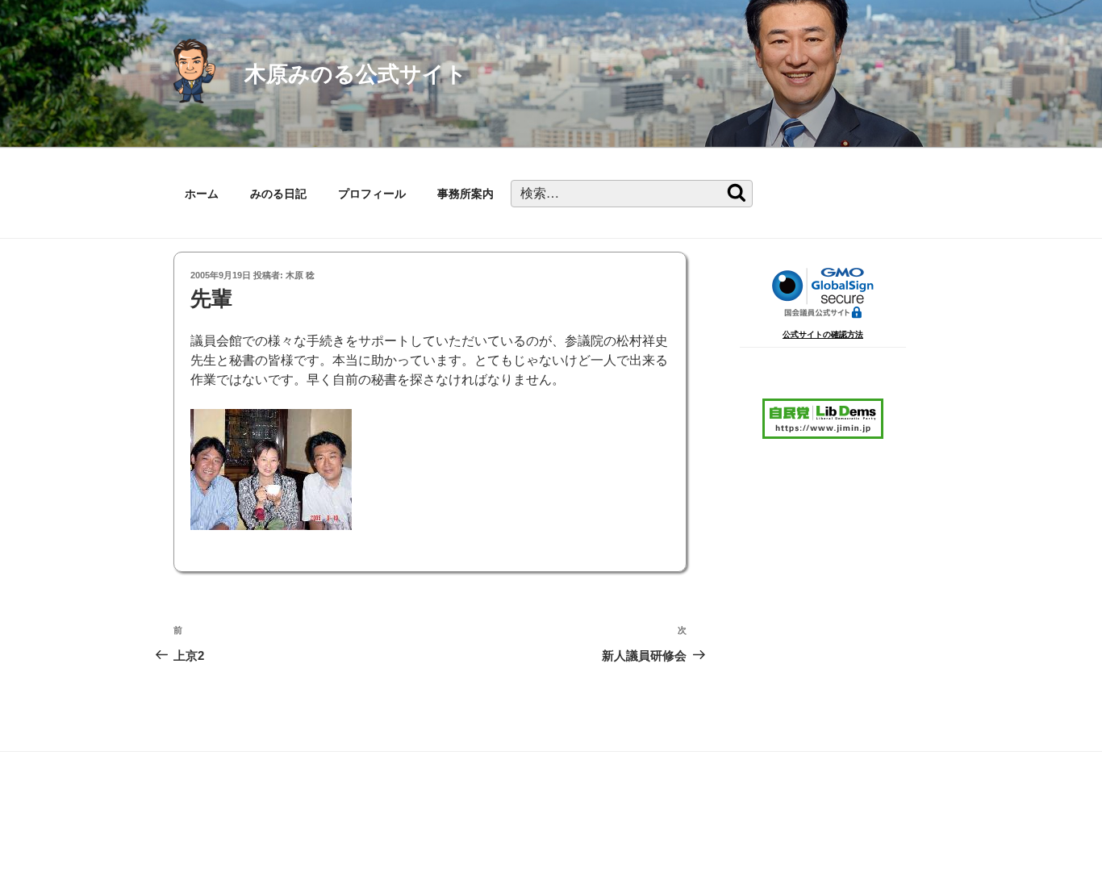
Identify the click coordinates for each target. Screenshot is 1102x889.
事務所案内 (465, 193)
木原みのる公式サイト (355, 73)
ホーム (202, 193)
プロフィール (372, 193)
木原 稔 (300, 275)
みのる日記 (278, 193)
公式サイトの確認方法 (823, 334)
